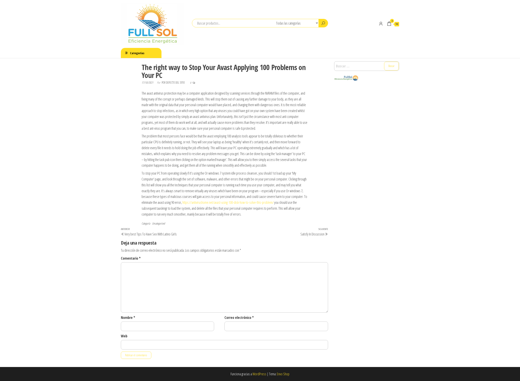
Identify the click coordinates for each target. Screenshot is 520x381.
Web (124, 336)
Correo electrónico (239, 317)
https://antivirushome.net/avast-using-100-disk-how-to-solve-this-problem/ (228, 202)
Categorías (137, 53)
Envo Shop (283, 373)
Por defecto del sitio (173, 82)
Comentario (131, 258)
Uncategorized (158, 223)
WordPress (259, 373)
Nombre (128, 317)
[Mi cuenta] (381, 23)
